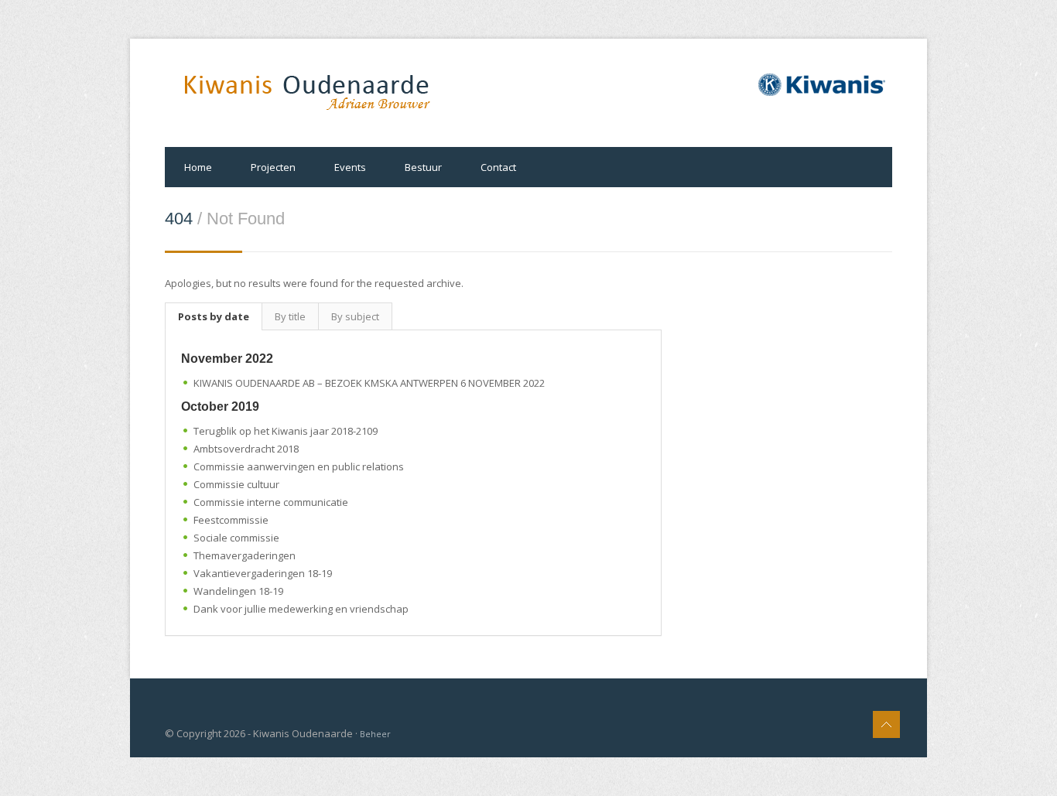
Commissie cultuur (236, 484)
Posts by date (213, 316)
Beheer (375, 734)
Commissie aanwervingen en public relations (298, 466)
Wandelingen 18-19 (238, 591)
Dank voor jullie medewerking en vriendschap (301, 609)
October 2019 (220, 406)
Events (350, 167)
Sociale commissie (236, 538)
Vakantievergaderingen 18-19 (262, 573)
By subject (355, 316)
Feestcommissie (231, 520)
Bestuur (423, 167)
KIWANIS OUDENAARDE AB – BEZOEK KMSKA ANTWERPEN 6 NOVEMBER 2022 (369, 383)
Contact (498, 167)
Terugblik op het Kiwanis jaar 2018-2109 (285, 431)
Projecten (273, 167)
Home (198, 167)
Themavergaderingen (244, 555)
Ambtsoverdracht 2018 (246, 449)
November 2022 (227, 358)
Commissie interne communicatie (270, 502)
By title (290, 316)
